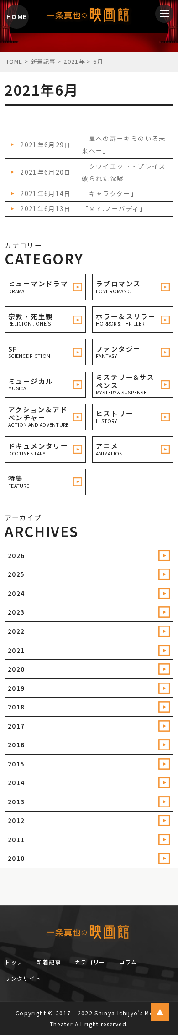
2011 (16, 839)
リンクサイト (23, 978)
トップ (14, 962)
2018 (16, 706)
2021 (16, 650)
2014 (16, 782)
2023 (16, 611)
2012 (16, 820)
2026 (16, 555)
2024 (16, 593)
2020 (16, 668)
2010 (16, 858)
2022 (16, 631)
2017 (16, 725)
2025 (16, 574)
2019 (16, 688)
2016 (16, 744)
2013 (16, 801)
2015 (16, 763)
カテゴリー (90, 962)
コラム (128, 962)
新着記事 (49, 962)
